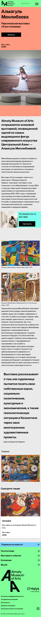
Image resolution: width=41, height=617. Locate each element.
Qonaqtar (6, 521)
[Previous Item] (7, 468)
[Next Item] (34, 468)
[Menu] (36, 4)
